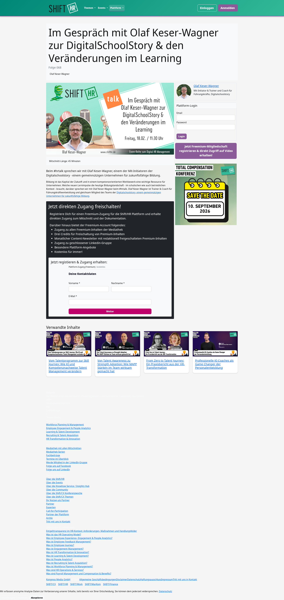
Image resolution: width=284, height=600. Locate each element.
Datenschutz (133, 579)
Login (181, 136)
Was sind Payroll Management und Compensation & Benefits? (78, 573)
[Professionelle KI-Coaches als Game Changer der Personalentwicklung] (215, 343)
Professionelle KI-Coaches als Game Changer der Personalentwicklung (214, 364)
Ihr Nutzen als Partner (58, 500)
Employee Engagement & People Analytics (68, 428)
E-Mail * (73, 296)
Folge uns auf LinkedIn (58, 469)
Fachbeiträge (53, 455)
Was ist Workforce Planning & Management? (69, 566)
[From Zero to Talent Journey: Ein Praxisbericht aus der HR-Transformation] (166, 343)
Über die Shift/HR (55, 479)
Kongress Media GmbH (58, 579)
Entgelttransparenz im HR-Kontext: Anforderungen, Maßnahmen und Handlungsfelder (91, 531)
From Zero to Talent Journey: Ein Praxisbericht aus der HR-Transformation (165, 364)
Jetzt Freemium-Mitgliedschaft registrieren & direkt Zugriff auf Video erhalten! (206, 150)
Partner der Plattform (57, 514)
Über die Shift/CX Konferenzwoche (64, 493)
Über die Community (57, 489)
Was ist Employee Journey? (60, 545)
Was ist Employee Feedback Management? (68, 541)
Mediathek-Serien (55, 451)
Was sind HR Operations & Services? (65, 570)
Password (181, 122)
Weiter (110, 311)
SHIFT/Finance (110, 584)
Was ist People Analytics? (59, 559)
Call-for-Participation (57, 511)
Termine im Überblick (57, 458)
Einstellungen (8, 597)
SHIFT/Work (76, 584)
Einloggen (207, 8)
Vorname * (74, 283)
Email (179, 113)
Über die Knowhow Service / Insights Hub (67, 486)
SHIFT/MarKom (93, 584)
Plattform (116, 7)
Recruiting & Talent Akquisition (62, 435)
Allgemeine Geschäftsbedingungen (97, 579)
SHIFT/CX (51, 584)
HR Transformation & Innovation (63, 438)
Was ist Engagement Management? (65, 548)
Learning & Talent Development (63, 431)
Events (102, 7)
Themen (89, 7)
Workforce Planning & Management (65, 424)
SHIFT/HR (63, 584)
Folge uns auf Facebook (58, 466)
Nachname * (118, 283)
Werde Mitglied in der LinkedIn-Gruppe (66, 462)
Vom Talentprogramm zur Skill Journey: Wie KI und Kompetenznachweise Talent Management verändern (69, 366)
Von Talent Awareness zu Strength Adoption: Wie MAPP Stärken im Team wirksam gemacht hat (117, 366)
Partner (50, 503)
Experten (51, 507)
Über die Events (54, 482)
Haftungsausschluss (150, 579)
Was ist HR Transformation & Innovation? (67, 552)
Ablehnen (23, 597)
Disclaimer (121, 579)
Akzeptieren (37, 597)
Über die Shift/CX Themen (59, 496)
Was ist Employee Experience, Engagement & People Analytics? (79, 538)
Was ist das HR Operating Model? (63, 534)
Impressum (167, 579)
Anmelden (228, 8)
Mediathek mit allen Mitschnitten (63, 448)
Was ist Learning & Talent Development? (67, 555)
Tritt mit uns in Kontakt (58, 521)
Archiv (49, 518)
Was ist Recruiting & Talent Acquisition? (66, 563)
